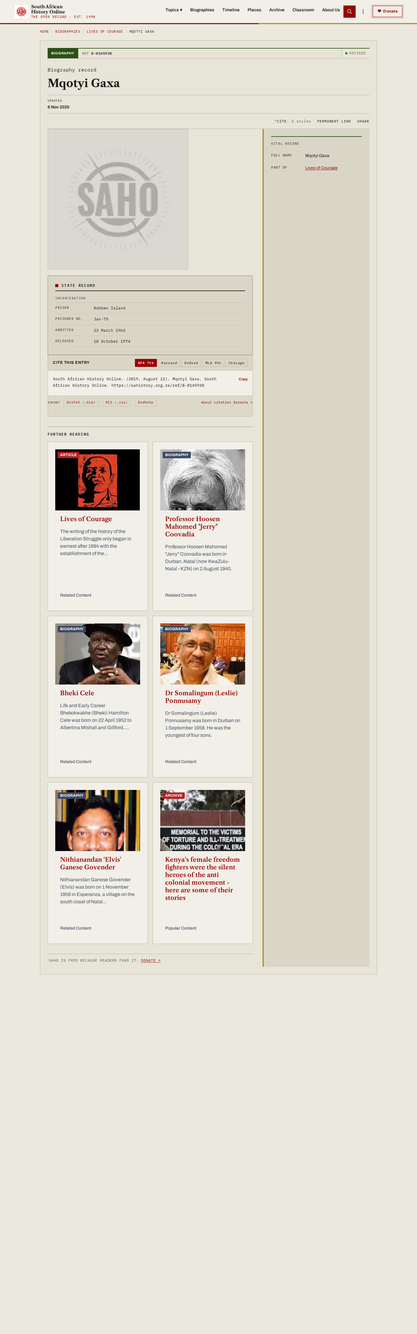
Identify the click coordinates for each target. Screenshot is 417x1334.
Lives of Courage (86, 519)
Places (254, 10)
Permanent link (334, 121)
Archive (277, 10)
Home (44, 31)
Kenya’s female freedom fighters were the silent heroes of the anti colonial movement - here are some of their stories (202, 878)
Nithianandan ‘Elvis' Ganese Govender (90, 863)
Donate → (151, 960)
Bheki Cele (77, 693)
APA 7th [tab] (146, 363)
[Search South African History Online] (349, 11)
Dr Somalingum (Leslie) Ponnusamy (201, 696)
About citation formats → (226, 402)
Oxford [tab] (191, 363)
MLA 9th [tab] (213, 363)
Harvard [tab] (169, 363)
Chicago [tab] (237, 363)
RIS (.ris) (117, 402)
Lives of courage (105, 31)
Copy (243, 379)
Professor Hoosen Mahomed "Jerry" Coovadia (192, 526)
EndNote (146, 402)
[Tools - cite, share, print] (363, 11)
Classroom (303, 10)
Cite (292, 121)
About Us (331, 10)
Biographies (202, 10)
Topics (173, 10)
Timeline (231, 10)
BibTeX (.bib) (81, 402)
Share (363, 121)
